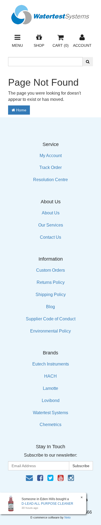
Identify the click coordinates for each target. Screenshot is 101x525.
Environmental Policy (50, 331)
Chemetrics (50, 424)
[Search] (87, 61)
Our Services (50, 225)
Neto (67, 517)
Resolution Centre (50, 179)
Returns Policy (51, 282)
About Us (51, 213)
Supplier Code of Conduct (50, 319)
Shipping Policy (51, 294)
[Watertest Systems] (50, 13)
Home (20, 110)
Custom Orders (50, 270)
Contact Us (50, 237)
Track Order (50, 167)
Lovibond (51, 400)
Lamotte (50, 388)
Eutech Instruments (50, 364)
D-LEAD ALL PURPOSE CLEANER (47, 504)
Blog (50, 306)
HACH (50, 376)
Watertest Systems (50, 412)
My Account (51, 155)
